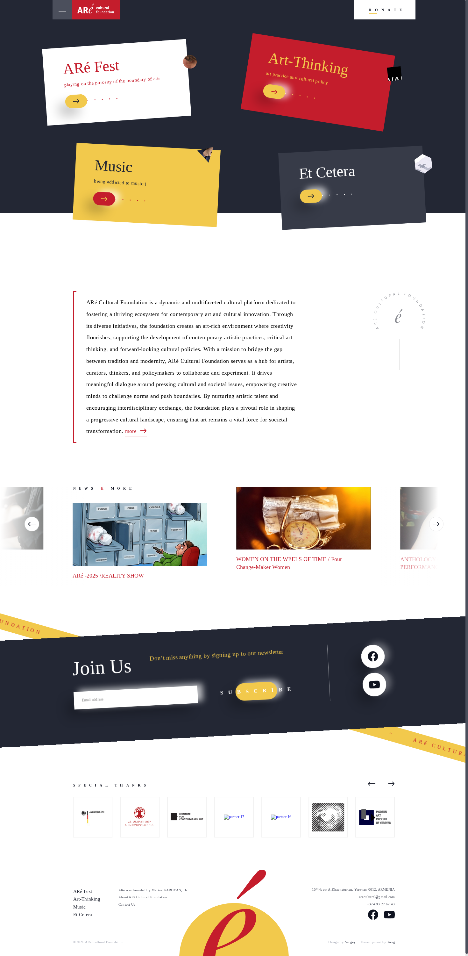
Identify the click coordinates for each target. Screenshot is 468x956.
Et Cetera (82, 914)
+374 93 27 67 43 (381, 904)
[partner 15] (134, 817)
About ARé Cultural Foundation (142, 897)
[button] (32, 524)
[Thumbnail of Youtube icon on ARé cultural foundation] (374, 684)
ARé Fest (82, 891)
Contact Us (126, 904)
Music (79, 906)
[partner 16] (275, 817)
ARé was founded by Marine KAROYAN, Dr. (153, 890)
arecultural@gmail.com (377, 897)
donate (387, 10)
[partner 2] (87, 817)
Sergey (350, 942)
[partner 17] (228, 817)
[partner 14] (323, 817)
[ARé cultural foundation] (96, 9)
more (131, 431)
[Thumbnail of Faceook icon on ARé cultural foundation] (372, 656)
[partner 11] (182, 817)
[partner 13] (370, 817)
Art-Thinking (87, 899)
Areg (391, 942)
